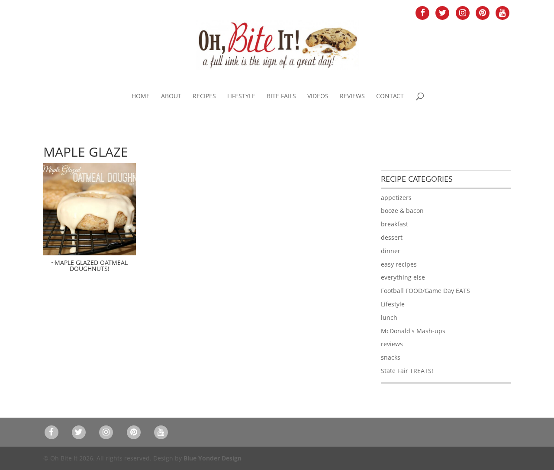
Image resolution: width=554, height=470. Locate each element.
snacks (390, 357)
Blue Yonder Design (213, 458)
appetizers (396, 197)
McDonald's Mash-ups (413, 331)
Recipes (204, 96)
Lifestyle (241, 96)
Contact (390, 96)
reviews (392, 344)
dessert (392, 237)
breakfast (394, 224)
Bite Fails (281, 96)
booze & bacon (402, 210)
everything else (403, 277)
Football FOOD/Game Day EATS (425, 291)
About (171, 96)
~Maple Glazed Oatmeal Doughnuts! (89, 265)
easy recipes (399, 264)
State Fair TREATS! (407, 371)
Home (141, 96)
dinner (390, 251)
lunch (389, 317)
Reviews (352, 96)
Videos (318, 96)
